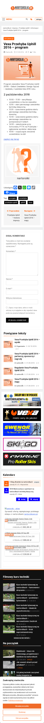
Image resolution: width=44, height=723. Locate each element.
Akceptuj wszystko (22, 706)
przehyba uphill (11, 202)
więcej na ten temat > (22, 638)
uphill (23, 202)
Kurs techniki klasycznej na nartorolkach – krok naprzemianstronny (27, 629)
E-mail (9, 289)
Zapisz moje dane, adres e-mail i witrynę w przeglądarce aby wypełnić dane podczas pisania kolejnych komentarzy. (21, 310)
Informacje (8, 39)
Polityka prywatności (15, 700)
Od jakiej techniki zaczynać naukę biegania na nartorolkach (27, 675)
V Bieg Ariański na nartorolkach (21, 482)
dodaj (23, 499)
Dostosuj (22, 712)
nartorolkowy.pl (31, 514)
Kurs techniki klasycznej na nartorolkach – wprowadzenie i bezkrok (27, 618)
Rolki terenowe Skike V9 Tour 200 (22, 536)
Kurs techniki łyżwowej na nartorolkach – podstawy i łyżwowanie (27, 598)
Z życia (20, 668)
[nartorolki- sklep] (12, 509)
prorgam (12, 198)
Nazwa (9, 279)
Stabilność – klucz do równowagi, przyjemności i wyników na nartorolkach (27, 654)
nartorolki (9, 52)
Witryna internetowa (14, 298)
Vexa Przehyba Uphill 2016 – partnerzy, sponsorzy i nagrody (27, 356)
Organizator (20, 346)
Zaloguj (38, 19)
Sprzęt (29, 660)
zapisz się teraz (11, 139)
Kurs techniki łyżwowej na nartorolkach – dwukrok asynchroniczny (27, 608)
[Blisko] (41, 678)
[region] (22, 700)
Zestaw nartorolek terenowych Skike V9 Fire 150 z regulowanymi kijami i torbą (22, 550)
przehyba (23, 198)
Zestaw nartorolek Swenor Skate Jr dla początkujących (22, 523)
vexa (30, 202)
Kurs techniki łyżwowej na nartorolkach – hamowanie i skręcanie (28, 587)
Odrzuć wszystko (22, 718)
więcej (35, 499)
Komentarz (11, 251)
